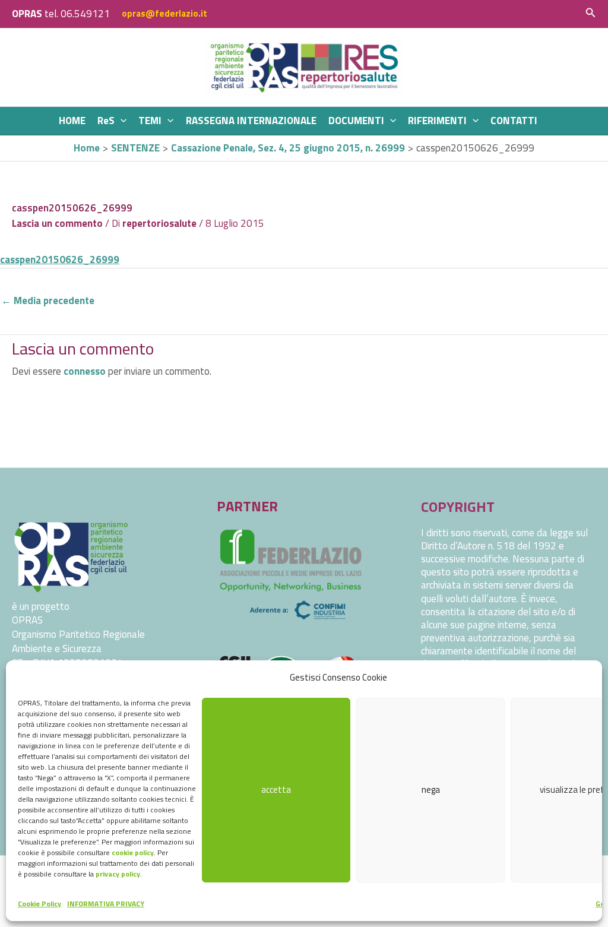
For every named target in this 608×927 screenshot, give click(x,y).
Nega (431, 789)
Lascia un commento (57, 223)
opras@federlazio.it (164, 13)
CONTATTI (513, 120)
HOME (72, 120)
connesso (85, 371)
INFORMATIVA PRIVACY (105, 903)
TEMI (150, 120)
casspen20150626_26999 (59, 259)
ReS (106, 120)
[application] (120, 121)
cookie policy (133, 852)
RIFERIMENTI (437, 120)
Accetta (276, 789)
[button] (590, 13)
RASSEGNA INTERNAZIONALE (251, 120)
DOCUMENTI (356, 120)
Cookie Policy (39, 903)
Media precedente (47, 300)
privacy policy (118, 873)
